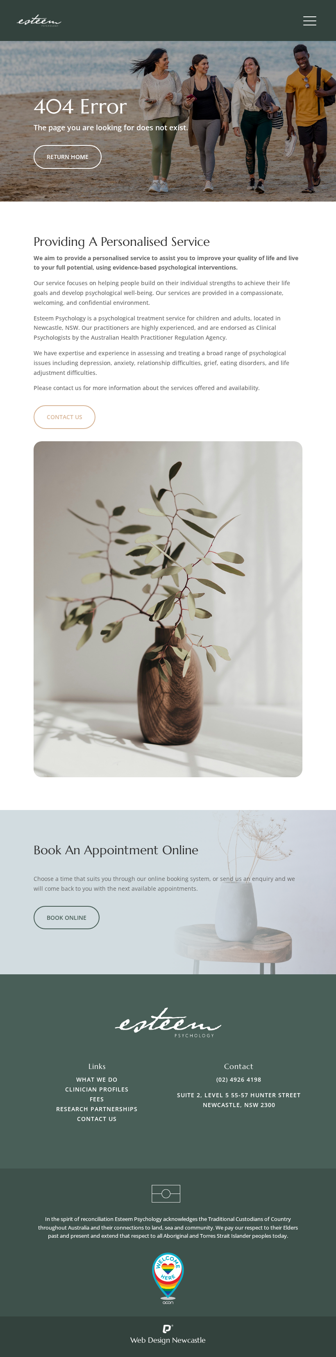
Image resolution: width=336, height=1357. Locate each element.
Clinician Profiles (97, 1089)
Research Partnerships (97, 1109)
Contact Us (64, 417)
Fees (97, 1099)
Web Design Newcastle (168, 1340)
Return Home (68, 157)
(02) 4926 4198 (238, 1079)
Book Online (66, 917)
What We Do (97, 1079)
